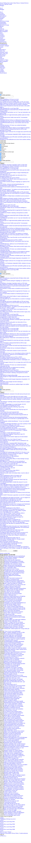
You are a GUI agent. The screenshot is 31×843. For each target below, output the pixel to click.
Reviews (26, 3)
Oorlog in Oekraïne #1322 (8, 454)
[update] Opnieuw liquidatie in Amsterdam (14, 557)
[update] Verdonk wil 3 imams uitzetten (13, 750)
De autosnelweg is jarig (9, 614)
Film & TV (2, 56)
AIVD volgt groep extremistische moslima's (14, 788)
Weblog (5, 3)
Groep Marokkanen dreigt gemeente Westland (14, 778)
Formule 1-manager (4, 45)
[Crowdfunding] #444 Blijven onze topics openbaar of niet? (15, 423)
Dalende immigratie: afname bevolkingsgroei (14, 812)
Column (3, 154)
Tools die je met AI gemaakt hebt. (9, 412)
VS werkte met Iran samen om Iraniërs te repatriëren (13, 104)
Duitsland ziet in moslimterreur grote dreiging (14, 617)
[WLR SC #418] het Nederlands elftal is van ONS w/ (14, 485)
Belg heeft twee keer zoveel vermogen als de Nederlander (15, 504)
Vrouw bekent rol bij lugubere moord (12, 714)
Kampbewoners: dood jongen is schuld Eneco (14, 755)
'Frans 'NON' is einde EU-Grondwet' (12, 613)
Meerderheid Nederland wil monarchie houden (14, 637)
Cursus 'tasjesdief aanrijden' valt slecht (12, 811)
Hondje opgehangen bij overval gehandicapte (14, 556)
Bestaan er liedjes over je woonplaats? (10, 545)
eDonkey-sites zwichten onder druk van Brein (14, 780)
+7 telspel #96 (5, 469)
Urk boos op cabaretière (9, 799)
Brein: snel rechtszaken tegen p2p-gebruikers (14, 808)
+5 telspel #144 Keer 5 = (8, 471)
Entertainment (3, 23)
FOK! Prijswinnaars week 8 (10, 729)
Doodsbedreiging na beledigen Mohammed (14, 641)
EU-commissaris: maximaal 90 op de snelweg (14, 607)
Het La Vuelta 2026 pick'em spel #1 (10, 432)
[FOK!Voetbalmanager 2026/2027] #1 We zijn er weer (14, 452)
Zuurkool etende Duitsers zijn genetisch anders (14, 690)
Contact (2, 69)
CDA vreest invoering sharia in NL (12, 749)
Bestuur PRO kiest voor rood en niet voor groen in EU (14, 532)
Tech (1, 19)
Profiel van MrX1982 (5, 553)
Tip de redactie (3, 73)
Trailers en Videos (4, 60)
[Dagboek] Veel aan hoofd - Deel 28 (10, 476)
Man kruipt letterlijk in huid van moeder (13, 768)
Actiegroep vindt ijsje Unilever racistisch (13, 645)
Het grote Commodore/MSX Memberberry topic (13, 443)
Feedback (2, 71)
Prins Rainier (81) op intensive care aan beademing (15, 676)
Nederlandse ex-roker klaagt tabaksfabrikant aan (15, 602)
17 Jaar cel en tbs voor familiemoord (12, 631)
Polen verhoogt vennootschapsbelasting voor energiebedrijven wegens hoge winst (12, 185)
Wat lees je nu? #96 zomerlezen (9, 456)
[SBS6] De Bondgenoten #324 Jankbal (11, 498)
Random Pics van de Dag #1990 (9, 108)
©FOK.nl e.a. (3, 835)
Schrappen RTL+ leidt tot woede (11, 773)
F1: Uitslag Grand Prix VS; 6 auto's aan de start (14, 584)
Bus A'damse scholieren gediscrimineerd (13, 606)
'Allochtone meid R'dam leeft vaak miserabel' (14, 672)
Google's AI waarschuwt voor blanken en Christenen (14, 233)
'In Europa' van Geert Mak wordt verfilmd (13, 668)
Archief (10, 4)
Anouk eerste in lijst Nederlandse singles (13, 692)
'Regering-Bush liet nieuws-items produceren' (14, 702)
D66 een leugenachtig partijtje (8, 375)
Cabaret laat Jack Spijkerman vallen (12, 620)
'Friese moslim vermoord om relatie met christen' (15, 648)
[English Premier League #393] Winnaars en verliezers (14, 484)
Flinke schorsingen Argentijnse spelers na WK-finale (13, 164)
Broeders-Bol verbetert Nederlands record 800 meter (13, 166)
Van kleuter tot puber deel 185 (8, 463)
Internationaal (3, 16)
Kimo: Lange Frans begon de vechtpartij (13, 583)
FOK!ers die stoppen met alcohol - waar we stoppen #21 (15, 497)
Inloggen (2, 5)
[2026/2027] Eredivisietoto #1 (8, 491)
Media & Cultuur (4, 30)
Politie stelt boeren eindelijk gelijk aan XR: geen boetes (14, 101)
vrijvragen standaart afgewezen (9, 541)
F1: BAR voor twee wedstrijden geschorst (13, 624)
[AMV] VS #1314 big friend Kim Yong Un (12, 509)
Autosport (2, 36)
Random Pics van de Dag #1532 (9, 370)
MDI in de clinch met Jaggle (10, 810)
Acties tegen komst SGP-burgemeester (13, 633)
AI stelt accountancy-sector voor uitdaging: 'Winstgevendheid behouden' (11, 466)
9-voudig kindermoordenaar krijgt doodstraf (14, 580)
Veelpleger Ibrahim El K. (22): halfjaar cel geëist (13, 510)
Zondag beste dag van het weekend (9, 177)
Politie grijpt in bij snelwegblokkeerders (11, 542)
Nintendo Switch (4, 52)
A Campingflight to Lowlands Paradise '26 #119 (13, 404)
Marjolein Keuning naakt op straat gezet (13, 785)
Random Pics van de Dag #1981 (9, 329)
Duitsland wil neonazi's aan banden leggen (13, 798)
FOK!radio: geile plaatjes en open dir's (12, 763)
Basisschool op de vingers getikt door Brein (14, 572)
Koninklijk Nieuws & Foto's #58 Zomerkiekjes (12, 489)
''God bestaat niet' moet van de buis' (12, 601)
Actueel (2, 13)
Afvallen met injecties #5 (7, 518)
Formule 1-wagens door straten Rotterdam (13, 712)
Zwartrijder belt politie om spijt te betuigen (13, 806)
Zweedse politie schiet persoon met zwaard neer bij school (15, 445)
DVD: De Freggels (8, 618)
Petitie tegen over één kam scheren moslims (14, 715)
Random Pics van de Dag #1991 (9, 100)
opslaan (2, 97)
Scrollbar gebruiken (5, 95)
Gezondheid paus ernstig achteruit (12, 664)
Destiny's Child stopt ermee (10, 595)
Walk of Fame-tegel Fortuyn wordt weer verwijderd (15, 764)
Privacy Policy (15, 833)
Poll (2, 159)
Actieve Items (13, 3)
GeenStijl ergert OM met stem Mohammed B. (14, 571)
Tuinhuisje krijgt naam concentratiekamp (13, 635)
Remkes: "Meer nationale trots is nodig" (13, 781)
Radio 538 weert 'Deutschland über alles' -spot (14, 681)
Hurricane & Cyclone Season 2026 (10, 514)
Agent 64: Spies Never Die (8, 205)
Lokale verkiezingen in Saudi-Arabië (12, 813)
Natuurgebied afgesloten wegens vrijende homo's (15, 649)
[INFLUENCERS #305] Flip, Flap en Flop (12, 406)
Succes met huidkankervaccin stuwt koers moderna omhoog (15, 139)
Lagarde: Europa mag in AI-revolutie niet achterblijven (14, 546)
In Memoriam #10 (6, 480)
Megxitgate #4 (5, 435)
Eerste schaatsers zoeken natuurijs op (12, 728)
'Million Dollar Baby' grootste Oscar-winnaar (14, 731)
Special (3, 157)
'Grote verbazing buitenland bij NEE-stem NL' (15, 609)
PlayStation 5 (3, 54)
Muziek (1, 26)
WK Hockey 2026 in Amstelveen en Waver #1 (13, 487)
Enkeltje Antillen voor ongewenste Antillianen (15, 619)
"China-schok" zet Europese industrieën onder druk (13, 462)
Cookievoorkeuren (23, 833)
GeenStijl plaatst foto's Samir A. (11, 657)
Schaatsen (2, 40)
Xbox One (2, 51)
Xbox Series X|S (4, 53)
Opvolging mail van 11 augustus (9, 511)
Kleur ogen (6, 576)
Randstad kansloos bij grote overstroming (13, 561)
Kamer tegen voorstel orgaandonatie (12, 718)
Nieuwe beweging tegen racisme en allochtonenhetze (16, 746)
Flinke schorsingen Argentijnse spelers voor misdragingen (14, 520)
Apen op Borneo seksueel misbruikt (12, 716)
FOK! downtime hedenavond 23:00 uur (13, 776)
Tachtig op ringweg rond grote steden (12, 585)
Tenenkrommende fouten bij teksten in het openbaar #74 (14, 488)
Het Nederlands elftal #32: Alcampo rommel (12, 539)
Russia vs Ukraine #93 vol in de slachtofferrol (12, 461)
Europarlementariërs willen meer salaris (13, 697)
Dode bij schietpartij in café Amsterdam (13, 636)
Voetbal (1, 34)
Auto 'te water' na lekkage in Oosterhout (13, 655)
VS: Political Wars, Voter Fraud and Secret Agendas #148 (15, 397)
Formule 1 (2, 35)
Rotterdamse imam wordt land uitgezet (12, 742)
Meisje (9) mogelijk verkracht (10, 674)
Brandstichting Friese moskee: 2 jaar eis (13, 756)
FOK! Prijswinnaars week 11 (10, 684)
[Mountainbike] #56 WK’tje (8, 544)
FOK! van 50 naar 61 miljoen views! (12, 605)
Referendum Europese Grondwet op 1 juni (14, 747)
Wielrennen (2, 39)
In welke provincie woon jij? (10, 710)
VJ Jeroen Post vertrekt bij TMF (11, 666)
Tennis (1, 38)
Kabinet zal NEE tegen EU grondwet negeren (14, 775)
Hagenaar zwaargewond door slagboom (13, 661)
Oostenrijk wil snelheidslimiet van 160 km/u (14, 562)
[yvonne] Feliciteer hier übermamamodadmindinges (13, 417)
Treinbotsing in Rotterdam (10, 802)
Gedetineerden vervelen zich (10, 790)
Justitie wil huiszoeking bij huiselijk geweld (14, 762)
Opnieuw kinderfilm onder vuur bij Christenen (14, 743)
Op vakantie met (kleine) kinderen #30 (11, 515)
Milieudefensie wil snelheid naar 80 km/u (13, 795)
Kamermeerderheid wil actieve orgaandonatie (14, 725)
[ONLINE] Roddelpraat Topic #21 (10, 531)
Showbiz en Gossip (4, 21)
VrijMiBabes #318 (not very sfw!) (9, 99)
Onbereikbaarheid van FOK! (10, 558)
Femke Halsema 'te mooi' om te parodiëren (13, 709)
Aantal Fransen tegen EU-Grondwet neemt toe (14, 639)
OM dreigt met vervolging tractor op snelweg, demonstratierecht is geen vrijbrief (12, 231)
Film (1, 27)
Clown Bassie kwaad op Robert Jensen (12, 711)
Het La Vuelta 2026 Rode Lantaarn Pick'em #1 (12, 426)
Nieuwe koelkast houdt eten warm (11, 736)
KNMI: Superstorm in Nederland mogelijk (13, 701)
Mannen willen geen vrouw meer (9, 425)
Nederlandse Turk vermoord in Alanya (13, 563)
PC (0, 48)
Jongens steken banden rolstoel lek (11, 689)
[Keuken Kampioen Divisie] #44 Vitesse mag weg (13, 479)
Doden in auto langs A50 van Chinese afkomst (14, 804)
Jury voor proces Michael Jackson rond (13, 741)
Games (1, 47)
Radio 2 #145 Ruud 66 (7, 540)
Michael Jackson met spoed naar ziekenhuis (14, 784)
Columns (22, 3)
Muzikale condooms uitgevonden (11, 772)
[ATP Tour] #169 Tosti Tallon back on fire (12, 530)
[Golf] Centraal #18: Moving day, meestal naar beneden (15, 501)
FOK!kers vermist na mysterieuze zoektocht (14, 658)
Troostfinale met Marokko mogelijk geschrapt (14, 582)
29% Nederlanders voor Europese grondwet (14, 789)
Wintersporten (3, 41)
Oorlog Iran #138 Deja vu (8, 447)
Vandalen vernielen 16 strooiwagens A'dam (13, 751)
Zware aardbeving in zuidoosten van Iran (13, 760)
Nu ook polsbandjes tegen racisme (12, 815)
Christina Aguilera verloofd (10, 791)
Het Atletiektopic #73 (6, 457)
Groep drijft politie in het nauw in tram (13, 653)
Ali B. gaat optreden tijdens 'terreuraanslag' (13, 670)
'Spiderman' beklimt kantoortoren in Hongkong (14, 596)
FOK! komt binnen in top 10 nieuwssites (13, 719)
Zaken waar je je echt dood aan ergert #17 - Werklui (14, 453)
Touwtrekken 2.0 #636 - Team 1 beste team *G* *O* (14, 444)
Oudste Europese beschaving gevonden (13, 593)
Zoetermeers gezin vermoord (11, 640)
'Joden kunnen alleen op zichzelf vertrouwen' (14, 623)
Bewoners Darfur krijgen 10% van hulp (13, 686)
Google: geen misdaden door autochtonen (13, 705)
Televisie (2, 29)
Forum (1, 3)
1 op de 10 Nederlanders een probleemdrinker (14, 738)
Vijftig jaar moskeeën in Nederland (12, 587)
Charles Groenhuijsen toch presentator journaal (14, 566)
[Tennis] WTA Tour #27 (7, 502)
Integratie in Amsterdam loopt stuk (12, 707)
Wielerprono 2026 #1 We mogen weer (11, 475)
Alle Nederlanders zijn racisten (8, 427)
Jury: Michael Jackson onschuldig (12, 591)
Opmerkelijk (3, 22)
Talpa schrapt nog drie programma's (12, 560)
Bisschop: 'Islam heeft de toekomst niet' (13, 578)
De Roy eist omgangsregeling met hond (13, 797)
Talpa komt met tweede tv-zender (11, 569)
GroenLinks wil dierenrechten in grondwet (13, 766)
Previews (2, 4)
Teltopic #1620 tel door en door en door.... (12, 413)
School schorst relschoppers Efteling (12, 642)
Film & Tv (3, 149)
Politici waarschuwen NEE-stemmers (13, 615)
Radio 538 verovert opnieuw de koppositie (13, 694)
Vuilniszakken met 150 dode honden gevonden (14, 663)
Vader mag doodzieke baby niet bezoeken (13, 724)
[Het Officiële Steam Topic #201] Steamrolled (12, 533)
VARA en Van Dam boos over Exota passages (14, 685)
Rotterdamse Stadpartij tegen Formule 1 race (14, 680)
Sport (1, 32)
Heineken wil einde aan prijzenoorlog (12, 733)
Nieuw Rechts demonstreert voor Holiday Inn (14, 723)
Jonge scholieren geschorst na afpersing (13, 598)
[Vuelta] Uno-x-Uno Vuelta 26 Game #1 (11, 439)
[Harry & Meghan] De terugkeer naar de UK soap (13, 448)
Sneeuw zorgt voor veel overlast (11, 727)
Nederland (2, 14)
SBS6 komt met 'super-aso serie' (11, 800)
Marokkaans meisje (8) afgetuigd (11, 698)
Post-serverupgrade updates (10, 699)
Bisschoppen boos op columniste (11, 659)
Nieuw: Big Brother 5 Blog (10, 567)
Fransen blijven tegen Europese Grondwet (13, 611)
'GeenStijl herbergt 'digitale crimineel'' (12, 604)
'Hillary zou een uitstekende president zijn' (13, 732)
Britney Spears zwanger (9, 650)
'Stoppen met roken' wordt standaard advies (14, 782)
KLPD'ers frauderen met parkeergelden (13, 600)
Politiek (1, 18)
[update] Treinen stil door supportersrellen (13, 644)
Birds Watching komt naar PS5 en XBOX (11, 240)
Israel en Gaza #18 (6, 478)
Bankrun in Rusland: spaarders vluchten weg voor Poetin (15, 103)
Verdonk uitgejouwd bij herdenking (12, 575)
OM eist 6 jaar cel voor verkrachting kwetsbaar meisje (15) (15, 121)
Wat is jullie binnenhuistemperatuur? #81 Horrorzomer (14, 527)
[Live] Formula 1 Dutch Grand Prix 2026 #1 (12, 513)
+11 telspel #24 (5, 408)
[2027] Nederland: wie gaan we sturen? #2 (11, 517)
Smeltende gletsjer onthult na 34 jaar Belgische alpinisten (15, 127)
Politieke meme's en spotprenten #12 (10, 519)
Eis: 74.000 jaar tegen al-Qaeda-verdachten (13, 786)
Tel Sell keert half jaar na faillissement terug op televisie (14, 120)
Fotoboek (2, 66)
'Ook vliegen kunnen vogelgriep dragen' (13, 753)
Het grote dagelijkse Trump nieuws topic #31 (12, 434)
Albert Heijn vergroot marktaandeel (12, 794)
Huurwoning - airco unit (7, 467)
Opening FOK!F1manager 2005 (11, 758)
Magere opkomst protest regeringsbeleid (13, 565)
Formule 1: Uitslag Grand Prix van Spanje (13, 622)
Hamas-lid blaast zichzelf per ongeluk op (13, 807)
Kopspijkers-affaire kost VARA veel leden (13, 627)
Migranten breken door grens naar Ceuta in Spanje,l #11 (14, 526)
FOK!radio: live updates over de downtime (13, 706)
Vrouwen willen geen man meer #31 (10, 500)
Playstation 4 (3, 49)
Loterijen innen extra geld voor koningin (13, 679)
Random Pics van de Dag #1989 (9, 269)
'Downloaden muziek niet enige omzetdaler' (14, 589)
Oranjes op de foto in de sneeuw (11, 793)
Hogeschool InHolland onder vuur (11, 696)
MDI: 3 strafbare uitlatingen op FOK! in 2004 (14, 632)
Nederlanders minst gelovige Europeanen (13, 769)
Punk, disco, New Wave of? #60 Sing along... (12, 522)
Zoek (8, 3)
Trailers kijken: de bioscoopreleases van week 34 (12, 199)
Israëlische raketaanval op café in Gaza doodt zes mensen (15, 333)
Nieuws (18, 3)
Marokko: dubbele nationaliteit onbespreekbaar (15, 588)
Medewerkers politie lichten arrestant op (13, 597)
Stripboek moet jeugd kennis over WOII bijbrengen (15, 737)
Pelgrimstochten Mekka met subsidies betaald (14, 745)
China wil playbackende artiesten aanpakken (14, 720)
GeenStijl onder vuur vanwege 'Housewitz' (14, 570)
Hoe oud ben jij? (7, 683)
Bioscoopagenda (4, 31)
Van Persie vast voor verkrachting (12, 592)
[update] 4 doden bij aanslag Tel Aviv (12, 734)
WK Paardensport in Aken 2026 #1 (10, 508)
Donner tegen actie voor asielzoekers (12, 646)
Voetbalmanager (3, 44)
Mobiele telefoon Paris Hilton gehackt (12, 767)
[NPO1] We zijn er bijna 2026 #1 (9, 470)
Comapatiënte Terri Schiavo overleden (13, 667)
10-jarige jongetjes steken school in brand (13, 721)
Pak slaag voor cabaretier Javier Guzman (13, 771)
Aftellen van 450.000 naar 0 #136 (10, 405)
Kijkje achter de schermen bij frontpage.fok (13, 754)
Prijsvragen (2, 67)
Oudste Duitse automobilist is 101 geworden (14, 654)
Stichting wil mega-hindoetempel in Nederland (15, 652)
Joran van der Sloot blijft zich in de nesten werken (13, 396)
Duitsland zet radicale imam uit (11, 777)
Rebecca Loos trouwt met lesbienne (12, 610)
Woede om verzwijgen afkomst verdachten (14, 759)
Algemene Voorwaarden (5, 833)
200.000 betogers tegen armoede (11, 574)
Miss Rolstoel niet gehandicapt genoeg (12, 662)
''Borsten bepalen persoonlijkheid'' (11, 740)
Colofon (2, 70)
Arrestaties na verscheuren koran (11, 579)
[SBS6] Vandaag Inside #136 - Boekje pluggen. (13, 428)
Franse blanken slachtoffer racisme (12, 671)
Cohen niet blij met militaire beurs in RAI (13, 693)
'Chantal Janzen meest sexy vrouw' (12, 677)
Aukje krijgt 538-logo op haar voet (12, 803)
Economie (2, 17)
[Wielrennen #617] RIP (7, 528)
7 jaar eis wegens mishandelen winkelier (13, 703)
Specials (6, 4)
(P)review (3, 156)
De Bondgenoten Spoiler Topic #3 (10, 537)
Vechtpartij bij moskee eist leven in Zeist (13, 675)
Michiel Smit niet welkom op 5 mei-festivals (14, 626)
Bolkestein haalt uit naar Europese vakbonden (14, 688)
